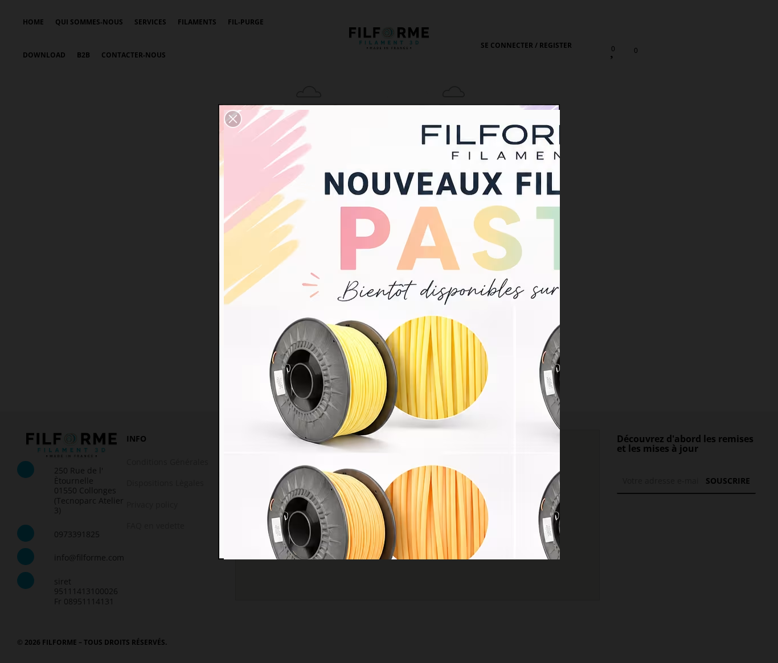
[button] (233, 119)
